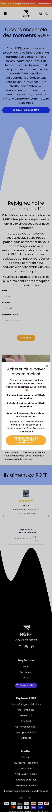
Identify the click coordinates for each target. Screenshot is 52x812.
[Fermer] (47, 366)
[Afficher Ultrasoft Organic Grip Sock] (26, 493)
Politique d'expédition (26, 774)
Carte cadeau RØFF (26, 726)
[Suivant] (48, 516)
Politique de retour (26, 779)
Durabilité (26, 738)
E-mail (6, 302)
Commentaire (10, 314)
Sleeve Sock (26, 715)
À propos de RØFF (26, 732)
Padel (26, 666)
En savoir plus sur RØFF (26, 110)
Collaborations (26, 768)
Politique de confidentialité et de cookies (26, 791)
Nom (4, 290)
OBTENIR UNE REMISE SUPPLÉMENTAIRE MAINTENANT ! (26, 440)
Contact (26, 757)
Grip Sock (26, 721)
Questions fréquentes (26, 762)
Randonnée (26, 672)
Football (26, 677)
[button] (41, 13)
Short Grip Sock (26, 709)
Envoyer (26, 337)
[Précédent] (3, 516)
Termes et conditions (26, 785)
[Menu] (5, 13)
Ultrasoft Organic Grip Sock (26, 704)
